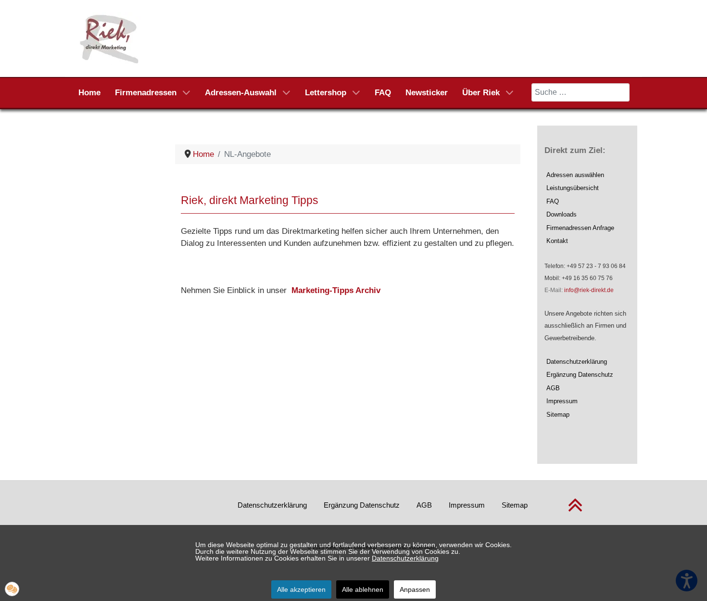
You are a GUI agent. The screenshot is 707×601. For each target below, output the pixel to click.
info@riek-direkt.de (589, 290)
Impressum (562, 401)
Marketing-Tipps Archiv (335, 290)
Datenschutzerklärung (576, 361)
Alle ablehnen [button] (362, 589)
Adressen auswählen (575, 175)
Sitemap (557, 414)
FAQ (552, 201)
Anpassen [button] (415, 589)
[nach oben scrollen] (575, 510)
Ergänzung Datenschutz (579, 374)
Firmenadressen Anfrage (580, 227)
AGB (553, 388)
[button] (12, 589)
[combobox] (580, 92)
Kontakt (557, 240)
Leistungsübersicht (572, 188)
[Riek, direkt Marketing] (110, 37)
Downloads (561, 214)
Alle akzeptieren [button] (301, 589)
